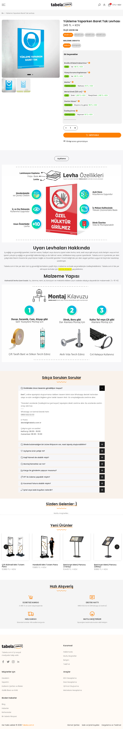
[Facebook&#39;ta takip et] (3, 662)
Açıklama (61, 158)
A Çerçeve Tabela (11, 564)
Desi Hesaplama (70, 682)
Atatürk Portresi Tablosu (76, 564)
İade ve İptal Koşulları (90, 725)
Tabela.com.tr (28, 725)
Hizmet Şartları (73, 725)
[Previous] (6, 546)
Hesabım (5, 678)
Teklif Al (66, 664)
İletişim (66, 660)
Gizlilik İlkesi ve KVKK (10, 690)
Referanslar (6, 712)
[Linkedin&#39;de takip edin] (18, 662)
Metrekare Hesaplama (72, 690)
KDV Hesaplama (70, 678)
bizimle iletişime (65, 269)
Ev (2, 13)
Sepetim (5, 682)
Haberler (5, 708)
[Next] (117, 546)
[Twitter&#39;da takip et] (8, 662)
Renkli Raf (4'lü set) (43, 564)
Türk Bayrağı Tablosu (105, 564)
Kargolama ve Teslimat (111, 725)
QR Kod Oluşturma (71, 686)
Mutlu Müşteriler (70, 656)
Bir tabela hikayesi (9, 716)
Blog (3, 704)
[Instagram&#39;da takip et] (13, 662)
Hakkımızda (68, 652)
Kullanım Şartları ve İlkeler (12, 686)
